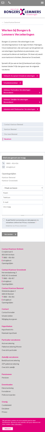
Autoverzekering (8, 343)
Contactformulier (8, 312)
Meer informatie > (16, 424)
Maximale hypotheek (9, 333)
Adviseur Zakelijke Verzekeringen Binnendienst (16, 101)
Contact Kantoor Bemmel (12, 22)
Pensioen (5, 378)
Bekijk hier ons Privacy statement (16, 226)
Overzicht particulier (9, 350)
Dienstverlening (8, 388)
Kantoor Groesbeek (10, 180)
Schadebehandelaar (11, 83)
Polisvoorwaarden (8, 395)
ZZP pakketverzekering (10, 364)
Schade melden (7, 316)
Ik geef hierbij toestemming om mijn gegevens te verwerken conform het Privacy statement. (22, 221)
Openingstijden (7, 263)
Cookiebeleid (6, 405)
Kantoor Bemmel (8, 177)
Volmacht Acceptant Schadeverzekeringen (19, 76)
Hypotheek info (7, 330)
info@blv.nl (10, 167)
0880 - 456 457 (8, 278)
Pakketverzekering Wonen (12, 347)
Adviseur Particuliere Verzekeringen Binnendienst (17, 91)
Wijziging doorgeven (9, 319)
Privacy (4, 412)
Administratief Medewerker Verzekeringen (19, 109)
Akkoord (8, 429)
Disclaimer (5, 409)
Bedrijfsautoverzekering (11, 360)
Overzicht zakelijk (8, 367)
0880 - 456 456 (12, 163)
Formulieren (6, 391)
